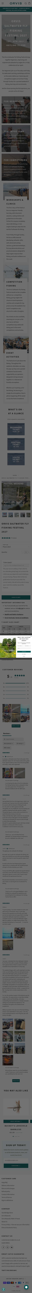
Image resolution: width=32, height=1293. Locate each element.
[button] (3, 1289)
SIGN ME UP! (24, 651)
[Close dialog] (31, 636)
